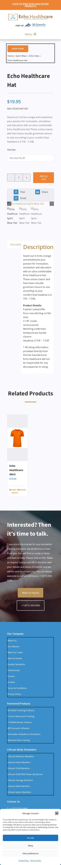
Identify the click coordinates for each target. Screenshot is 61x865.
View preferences (30, 853)
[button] (56, 813)
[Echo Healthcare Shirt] (17, 438)
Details (22, 489)
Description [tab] (14, 244)
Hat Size (11, 149)
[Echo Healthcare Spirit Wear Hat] (30, 203)
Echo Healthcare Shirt (16, 470)
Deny (30, 845)
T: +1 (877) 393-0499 (17, 808)
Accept (30, 838)
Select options (14, 491)
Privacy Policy (35, 860)
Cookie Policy (24, 860)
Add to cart (44, 177)
